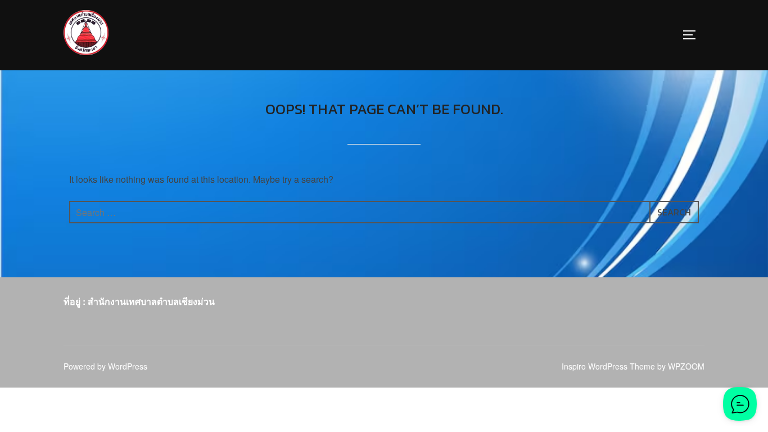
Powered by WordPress (105, 366)
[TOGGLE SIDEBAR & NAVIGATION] (693, 34)
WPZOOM (686, 366)
